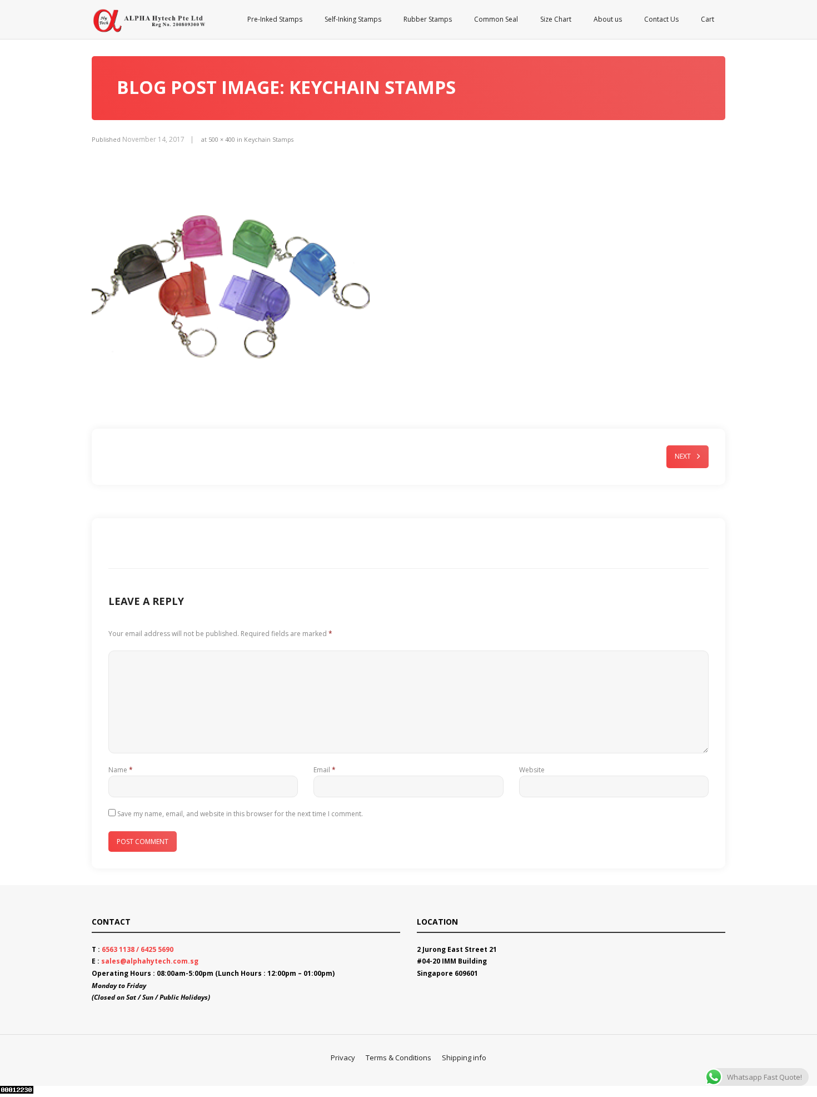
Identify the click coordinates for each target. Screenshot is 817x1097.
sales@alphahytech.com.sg (149, 961)
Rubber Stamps (427, 19)
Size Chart (555, 19)
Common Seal (496, 19)
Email (324, 770)
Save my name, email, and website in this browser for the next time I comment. (240, 813)
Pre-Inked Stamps (274, 19)
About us (608, 19)
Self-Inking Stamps (353, 19)
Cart (707, 19)
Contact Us (661, 19)
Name (120, 770)
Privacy (343, 1058)
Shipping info (464, 1058)
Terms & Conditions (398, 1058)
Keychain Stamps (268, 139)
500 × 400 (221, 139)
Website (532, 770)
